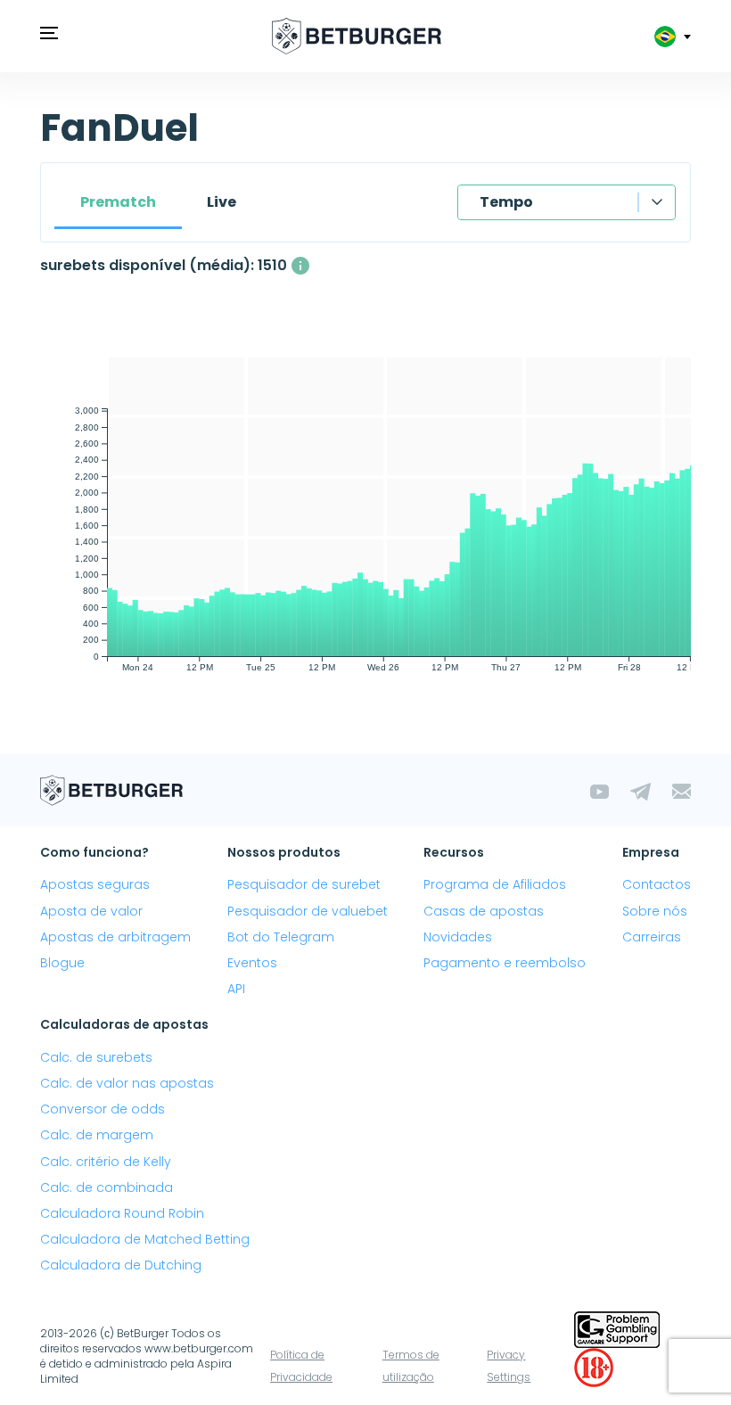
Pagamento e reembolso (504, 963)
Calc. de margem (96, 1135)
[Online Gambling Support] (617, 1328)
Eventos (252, 963)
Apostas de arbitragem (115, 937)
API (236, 989)
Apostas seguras (95, 884)
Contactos (656, 884)
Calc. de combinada (106, 1187)
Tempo (506, 202)
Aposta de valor (91, 911)
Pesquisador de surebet (304, 884)
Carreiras (651, 937)
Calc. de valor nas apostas (127, 1083)
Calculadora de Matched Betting (145, 1239)
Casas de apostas (483, 911)
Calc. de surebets (96, 1057)
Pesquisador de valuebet (307, 911)
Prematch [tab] (118, 202)
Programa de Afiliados (494, 884)
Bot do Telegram (280, 937)
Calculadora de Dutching (120, 1265)
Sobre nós (654, 911)
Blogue (62, 963)
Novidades (457, 937)
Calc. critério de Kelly (105, 1162)
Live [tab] (221, 202)
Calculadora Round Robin (122, 1213)
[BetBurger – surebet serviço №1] (356, 36)
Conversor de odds (102, 1109)
